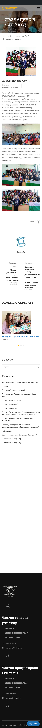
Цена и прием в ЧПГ (16, 682)
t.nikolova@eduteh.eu (14, 648)
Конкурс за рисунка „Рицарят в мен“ (21, 336)
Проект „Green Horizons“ (11, 400)
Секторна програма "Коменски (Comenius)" (19, 435)
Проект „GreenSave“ (10, 404)
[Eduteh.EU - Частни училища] (9, 8)
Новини (5, 386)
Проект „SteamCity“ (9, 408)
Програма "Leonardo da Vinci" (13, 390)
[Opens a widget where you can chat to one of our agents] (33, 724)
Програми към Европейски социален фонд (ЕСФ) (19, 395)
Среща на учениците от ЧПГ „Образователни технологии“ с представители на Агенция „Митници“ (32, 277)
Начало (9, 628)
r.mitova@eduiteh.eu (13, 698)
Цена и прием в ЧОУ (16, 632)
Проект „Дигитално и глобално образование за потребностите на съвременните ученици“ (21, 413)
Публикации (7, 431)
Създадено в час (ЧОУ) (19, 36)
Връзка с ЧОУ (12, 637)
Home (4, 36)
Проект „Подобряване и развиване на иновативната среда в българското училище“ (20, 426)
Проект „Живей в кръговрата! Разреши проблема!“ (17, 419)
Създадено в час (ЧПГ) (11, 443)
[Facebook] (38, 222)
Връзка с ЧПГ (12, 687)
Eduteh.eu (21, 252)
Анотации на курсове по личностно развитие (20, 382)
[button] (18, 345)
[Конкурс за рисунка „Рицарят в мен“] (16, 322)
